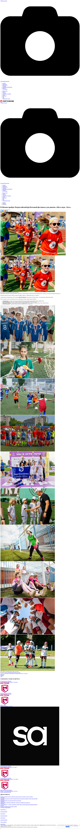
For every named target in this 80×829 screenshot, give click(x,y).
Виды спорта (5, 90)
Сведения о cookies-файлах (5, 807)
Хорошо (67, 826)
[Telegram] (1, 211)
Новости (4, 88)
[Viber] (5, 211)
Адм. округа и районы (7, 93)
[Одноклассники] (4, 211)
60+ (3, 96)
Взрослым (4, 95)
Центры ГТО (5, 85)
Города (4, 91)
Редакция (2, 805)
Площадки (5, 84)
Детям (4, 94)
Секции (4, 83)
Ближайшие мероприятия (7, 87)
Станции (4, 92)
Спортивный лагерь (6, 98)
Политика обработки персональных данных (8, 806)
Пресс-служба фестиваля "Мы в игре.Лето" (13, 672)
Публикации (5, 89)
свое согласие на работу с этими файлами (71, 825)
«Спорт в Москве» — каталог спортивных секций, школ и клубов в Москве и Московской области (18, 804)
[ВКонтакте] (2, 211)
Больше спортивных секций (5, 792)
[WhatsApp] (7, 211)
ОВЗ (3, 97)
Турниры (4, 86)
